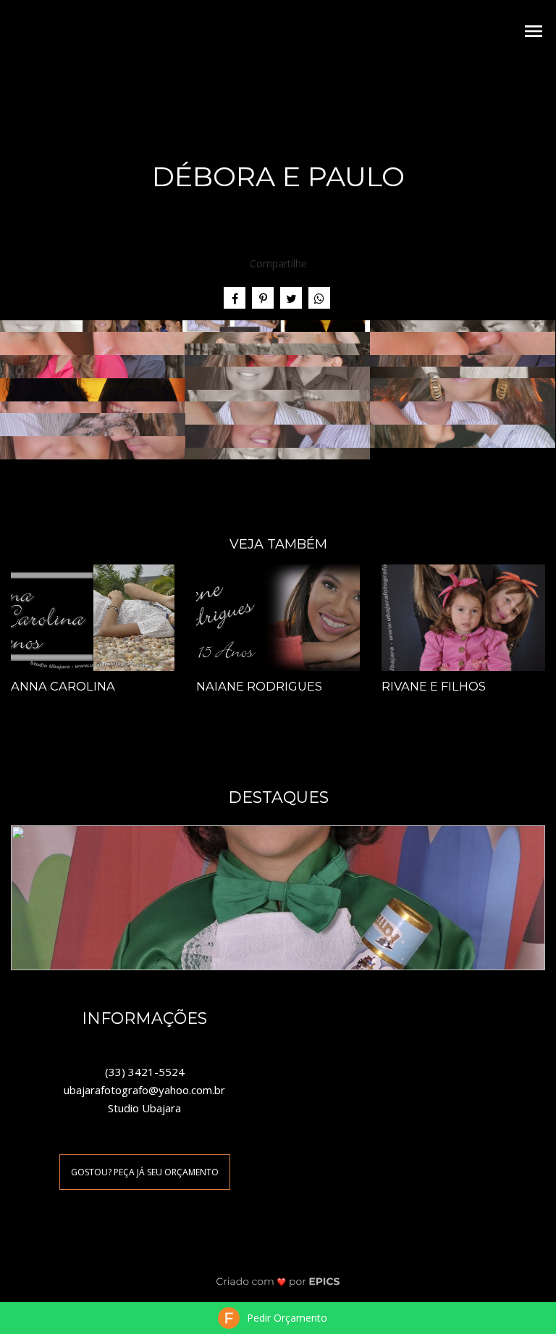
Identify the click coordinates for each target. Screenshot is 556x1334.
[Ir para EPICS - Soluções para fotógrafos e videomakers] (278, 1281)
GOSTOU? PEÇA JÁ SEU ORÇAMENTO (145, 1172)
